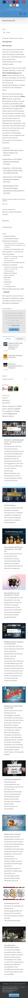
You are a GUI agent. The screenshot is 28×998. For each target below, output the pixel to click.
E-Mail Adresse (7, 227)
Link (22, 289)
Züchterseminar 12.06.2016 (12, 834)
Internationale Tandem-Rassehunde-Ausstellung (13, 243)
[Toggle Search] (20, 14)
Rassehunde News (10, 236)
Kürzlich (20, 339)
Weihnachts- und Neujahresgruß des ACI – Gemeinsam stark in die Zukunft (14, 442)
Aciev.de (11, 416)
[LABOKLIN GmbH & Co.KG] (4, 389)
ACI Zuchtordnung (9, 505)
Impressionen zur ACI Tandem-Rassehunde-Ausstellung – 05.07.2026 (12, 161)
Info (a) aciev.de (18, 9)
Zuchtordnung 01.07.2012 (12, 903)
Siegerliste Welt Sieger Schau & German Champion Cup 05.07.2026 (13, 152)
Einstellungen (22, 987)
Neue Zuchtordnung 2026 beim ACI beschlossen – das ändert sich (13, 549)
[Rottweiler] (10, 389)
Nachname (5, 221)
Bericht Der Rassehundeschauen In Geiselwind (15, 366)
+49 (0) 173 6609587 (13, 409)
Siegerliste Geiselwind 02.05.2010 (15, 356)
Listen (4, 234)
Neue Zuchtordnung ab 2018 (12, 779)
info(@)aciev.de (12, 414)
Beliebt (8, 339)
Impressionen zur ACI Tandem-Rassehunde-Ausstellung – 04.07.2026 (12, 179)
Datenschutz (16, 325)
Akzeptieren (14, 329)
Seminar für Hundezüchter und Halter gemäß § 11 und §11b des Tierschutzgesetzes (13, 254)
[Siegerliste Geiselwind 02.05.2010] (5, 356)
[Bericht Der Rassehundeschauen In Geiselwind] (5, 364)
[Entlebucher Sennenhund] (15, 389)
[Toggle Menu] (24, 14)
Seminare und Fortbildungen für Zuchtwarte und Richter (13, 266)
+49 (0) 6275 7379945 (15, 406)
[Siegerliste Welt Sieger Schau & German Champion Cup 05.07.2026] (5, 343)
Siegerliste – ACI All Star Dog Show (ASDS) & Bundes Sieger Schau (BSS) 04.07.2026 (13, 170)
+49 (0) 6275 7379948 (12, 411)
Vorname (5, 214)
